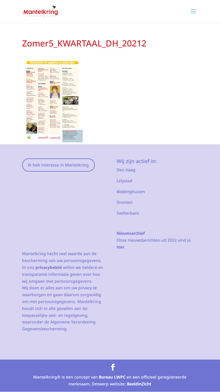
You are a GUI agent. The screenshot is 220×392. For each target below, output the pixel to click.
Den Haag (126, 169)
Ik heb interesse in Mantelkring (58, 165)
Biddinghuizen (131, 191)
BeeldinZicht (139, 384)
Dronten (125, 202)
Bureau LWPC (112, 377)
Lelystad (124, 180)
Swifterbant (128, 213)
